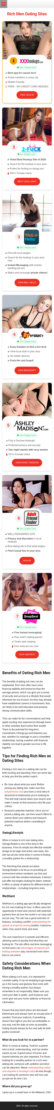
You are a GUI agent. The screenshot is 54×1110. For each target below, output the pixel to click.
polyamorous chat (13, 791)
